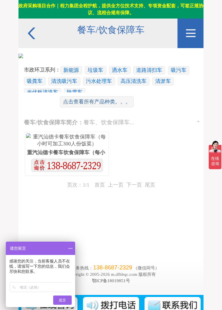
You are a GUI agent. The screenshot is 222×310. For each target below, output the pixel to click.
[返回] (31, 21)
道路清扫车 (149, 70)
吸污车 (178, 70)
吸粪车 (34, 81)
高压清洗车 (134, 81)
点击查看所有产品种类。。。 (97, 102)
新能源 (71, 70)
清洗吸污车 (64, 81)
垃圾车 (95, 70)
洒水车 (119, 70)
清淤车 (163, 81)
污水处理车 (99, 81)
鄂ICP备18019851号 (111, 280)
